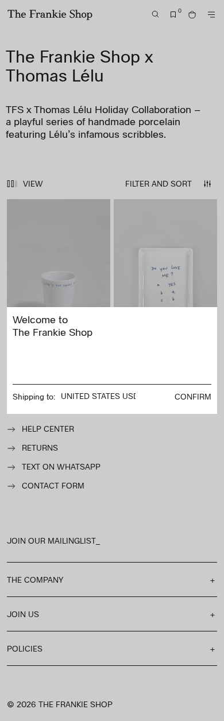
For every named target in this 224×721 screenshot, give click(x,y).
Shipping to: (34, 396)
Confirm (193, 396)
